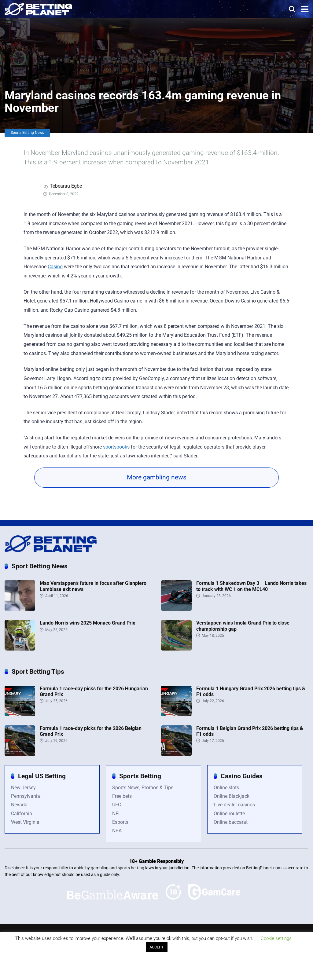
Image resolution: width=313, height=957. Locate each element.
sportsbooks (116, 447)
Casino (55, 267)
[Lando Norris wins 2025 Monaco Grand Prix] (20, 649)
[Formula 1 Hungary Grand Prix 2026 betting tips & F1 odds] (176, 714)
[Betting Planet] (38, 8)
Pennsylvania (25, 796)
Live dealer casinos (234, 805)
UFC (116, 805)
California (21, 813)
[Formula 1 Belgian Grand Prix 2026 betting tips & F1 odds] (176, 754)
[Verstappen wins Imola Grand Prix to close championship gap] (176, 649)
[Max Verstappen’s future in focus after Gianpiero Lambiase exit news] (20, 609)
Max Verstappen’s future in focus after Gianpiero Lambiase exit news (93, 586)
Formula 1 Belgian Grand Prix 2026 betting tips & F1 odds (249, 731)
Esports (120, 822)
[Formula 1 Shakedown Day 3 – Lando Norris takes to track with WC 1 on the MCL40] (176, 609)
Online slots (226, 787)
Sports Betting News (27, 132)
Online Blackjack (231, 796)
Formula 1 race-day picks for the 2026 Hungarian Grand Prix (94, 691)
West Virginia (25, 822)
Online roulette (229, 813)
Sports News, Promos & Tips (142, 787)
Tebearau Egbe (66, 186)
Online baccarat (231, 822)
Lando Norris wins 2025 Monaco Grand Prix (87, 623)
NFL (116, 813)
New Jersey (23, 787)
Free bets (122, 796)
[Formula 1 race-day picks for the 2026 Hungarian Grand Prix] (20, 714)
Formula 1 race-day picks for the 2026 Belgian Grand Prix (91, 731)
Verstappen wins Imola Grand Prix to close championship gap (242, 626)
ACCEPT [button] (156, 947)
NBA (117, 831)
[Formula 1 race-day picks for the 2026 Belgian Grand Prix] (20, 754)
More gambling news (156, 477)
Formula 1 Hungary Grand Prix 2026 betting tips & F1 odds (250, 691)
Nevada (19, 805)
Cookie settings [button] (276, 938)
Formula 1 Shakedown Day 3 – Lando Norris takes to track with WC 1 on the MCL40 (251, 586)
